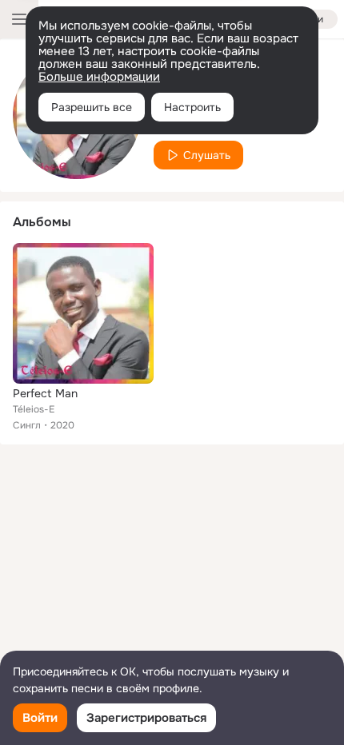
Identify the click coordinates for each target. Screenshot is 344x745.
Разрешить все (91, 107)
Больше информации (99, 77)
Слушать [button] (206, 155)
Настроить (192, 107)
